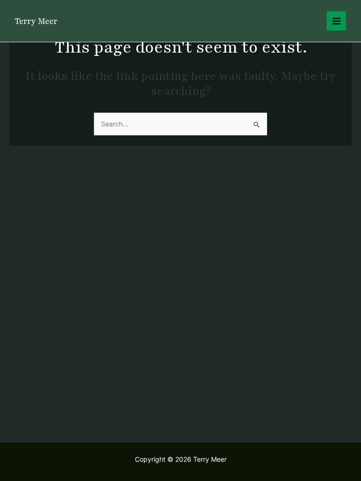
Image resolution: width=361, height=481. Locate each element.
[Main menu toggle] (336, 21)
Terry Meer (36, 21)
